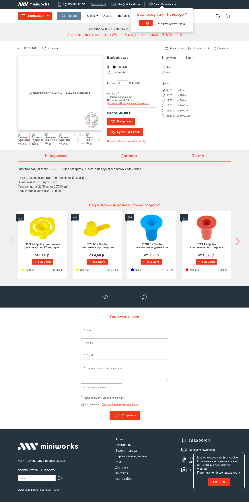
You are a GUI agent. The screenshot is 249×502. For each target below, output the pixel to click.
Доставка (124, 15)
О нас (91, 15)
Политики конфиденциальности (218, 472)
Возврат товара (126, 450)
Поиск (72, 15)
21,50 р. (170, 115)
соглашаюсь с (111, 404)
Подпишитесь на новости (37, 470)
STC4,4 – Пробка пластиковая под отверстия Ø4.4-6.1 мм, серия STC (206, 246)
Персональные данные (131, 456)
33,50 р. (170, 95)
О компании (123, 444)
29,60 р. (170, 100)
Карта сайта (123, 478)
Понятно (219, 481)
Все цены (44, 261)
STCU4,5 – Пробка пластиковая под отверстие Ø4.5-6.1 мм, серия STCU (152, 246)
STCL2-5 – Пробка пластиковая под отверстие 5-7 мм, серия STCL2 (97, 246)
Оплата (107, 15)
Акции (119, 439)
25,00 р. (170, 105)
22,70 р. (170, 110)
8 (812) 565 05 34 (74, 4)
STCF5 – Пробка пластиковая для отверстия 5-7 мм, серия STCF (42, 246)
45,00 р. (170, 90)
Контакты (121, 473)
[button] (96, 139)
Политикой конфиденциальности (120, 404)
